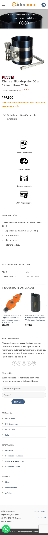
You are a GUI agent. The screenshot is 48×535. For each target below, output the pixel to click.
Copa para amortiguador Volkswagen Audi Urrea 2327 (35, 319)
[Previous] (2, 311)
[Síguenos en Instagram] (19, 363)
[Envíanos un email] (24, 363)
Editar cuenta (10, 429)
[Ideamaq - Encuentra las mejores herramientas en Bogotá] (24, 4)
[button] (3, 4)
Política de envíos (12, 466)
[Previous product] (27, 23)
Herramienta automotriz (27, 14)
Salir (7, 435)
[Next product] (21, 23)
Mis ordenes (10, 418)
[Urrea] (8, 77)
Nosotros (9, 450)
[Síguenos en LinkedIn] (33, 363)
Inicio (10, 14)
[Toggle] (4, 115)
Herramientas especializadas (24, 18)
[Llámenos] (29, 363)
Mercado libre (11, 487)
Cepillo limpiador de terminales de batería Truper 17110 (10, 319)
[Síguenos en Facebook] (14, 363)
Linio (7, 482)
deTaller (8, 493)
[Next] (45, 311)
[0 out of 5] (24, 90)
